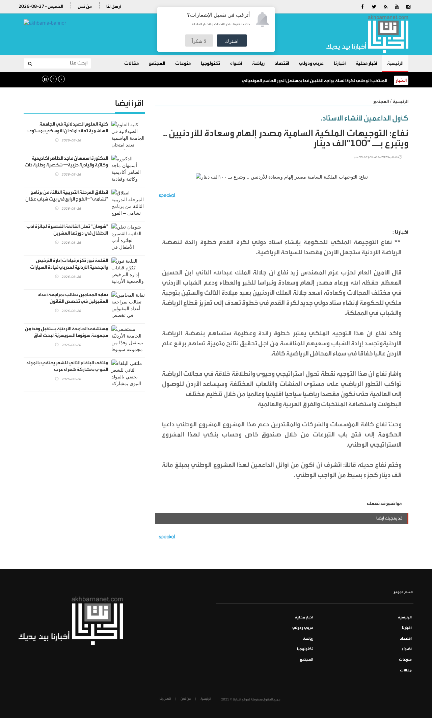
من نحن (85, 6)
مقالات (131, 63)
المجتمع (157, 63)
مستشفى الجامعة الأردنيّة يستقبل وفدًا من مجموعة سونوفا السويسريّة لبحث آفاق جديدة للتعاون (66, 335)
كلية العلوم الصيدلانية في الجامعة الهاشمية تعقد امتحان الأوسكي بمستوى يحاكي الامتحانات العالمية (67, 131)
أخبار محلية (366, 63)
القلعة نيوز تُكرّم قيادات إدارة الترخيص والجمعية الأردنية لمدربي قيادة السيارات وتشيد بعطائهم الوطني (69, 267)
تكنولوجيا (210, 63)
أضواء (236, 63)
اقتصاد (282, 63)
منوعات (183, 63)
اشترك (232, 40)
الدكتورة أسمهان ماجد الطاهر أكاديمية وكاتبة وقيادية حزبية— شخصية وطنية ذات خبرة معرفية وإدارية (66, 165)
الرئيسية (395, 63)
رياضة (258, 63)
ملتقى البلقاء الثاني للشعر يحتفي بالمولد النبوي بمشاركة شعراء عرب (67, 366)
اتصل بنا (165, 699)
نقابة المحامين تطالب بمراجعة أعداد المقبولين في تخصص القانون (73, 298)
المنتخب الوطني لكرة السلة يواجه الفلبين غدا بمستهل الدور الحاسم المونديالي (314, 80)
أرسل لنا (113, 6)
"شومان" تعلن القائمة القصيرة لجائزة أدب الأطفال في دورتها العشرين (67, 229)
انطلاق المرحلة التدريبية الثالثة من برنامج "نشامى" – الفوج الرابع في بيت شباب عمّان (66, 195)
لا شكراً (199, 40)
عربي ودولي (311, 63)
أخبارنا (340, 63)
